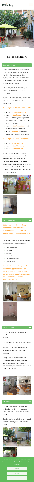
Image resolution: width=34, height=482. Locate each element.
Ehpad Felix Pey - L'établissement (7, 4)
